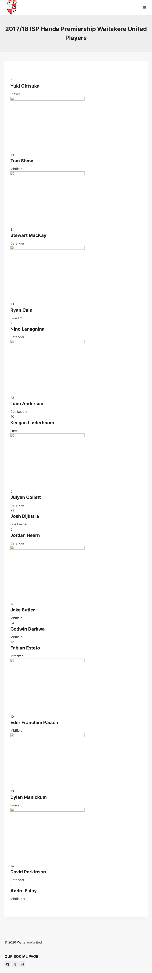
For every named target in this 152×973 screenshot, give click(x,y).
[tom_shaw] (76, 124)
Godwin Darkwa (27, 629)
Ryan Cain (21, 310)
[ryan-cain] (76, 274)
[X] (15, 964)
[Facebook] (7, 964)
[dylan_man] (76, 761)
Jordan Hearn (25, 535)
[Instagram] (22, 964)
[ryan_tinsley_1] (76, 574)
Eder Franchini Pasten (34, 722)
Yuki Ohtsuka (24, 86)
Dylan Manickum (28, 797)
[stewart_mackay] (76, 686)
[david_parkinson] (76, 367)
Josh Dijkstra (24, 516)
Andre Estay (23, 890)
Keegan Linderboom (32, 422)
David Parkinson (28, 871)
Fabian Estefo (25, 648)
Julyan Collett (25, 497)
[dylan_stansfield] (76, 199)
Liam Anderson (26, 403)
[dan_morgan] (76, 836)
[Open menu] (144, 7)
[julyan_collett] (76, 461)
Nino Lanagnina (27, 329)
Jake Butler (22, 610)
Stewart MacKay (28, 235)
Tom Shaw (21, 160)
